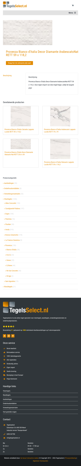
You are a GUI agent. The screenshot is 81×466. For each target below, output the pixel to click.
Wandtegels (8, 287)
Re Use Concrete (12, 271)
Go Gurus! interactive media (29, 458)
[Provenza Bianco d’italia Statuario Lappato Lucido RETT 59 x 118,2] (60, 149)
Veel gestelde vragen (9, 412)
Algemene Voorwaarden (40, 461)
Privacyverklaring (70, 458)
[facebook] (4, 335)
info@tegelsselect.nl (13, 438)
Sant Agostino (10, 281)
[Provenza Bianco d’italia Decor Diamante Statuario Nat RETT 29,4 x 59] (20, 144)
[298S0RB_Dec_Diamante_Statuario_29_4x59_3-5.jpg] (40, 32)
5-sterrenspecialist (54, 330)
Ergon (7, 214)
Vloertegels (8, 199)
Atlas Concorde (10, 203)
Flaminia (8, 219)
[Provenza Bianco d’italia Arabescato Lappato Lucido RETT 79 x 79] (60, 116)
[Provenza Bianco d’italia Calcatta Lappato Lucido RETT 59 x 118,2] (20, 116)
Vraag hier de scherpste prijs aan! (19, 63)
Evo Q (9, 255)
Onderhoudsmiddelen (11, 188)
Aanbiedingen (9, 183)
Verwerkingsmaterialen (12, 194)
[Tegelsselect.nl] (15, 2)
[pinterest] (12, 335)
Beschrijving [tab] (7, 75)
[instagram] (8, 335)
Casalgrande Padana (12, 208)
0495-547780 (11, 434)
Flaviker (8, 224)
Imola (7, 230)
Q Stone (9, 265)
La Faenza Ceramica (12, 240)
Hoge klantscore (12, 379)
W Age (9, 276)
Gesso (9, 260)
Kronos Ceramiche (11, 235)
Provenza (8, 245)
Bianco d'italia (11, 250)
